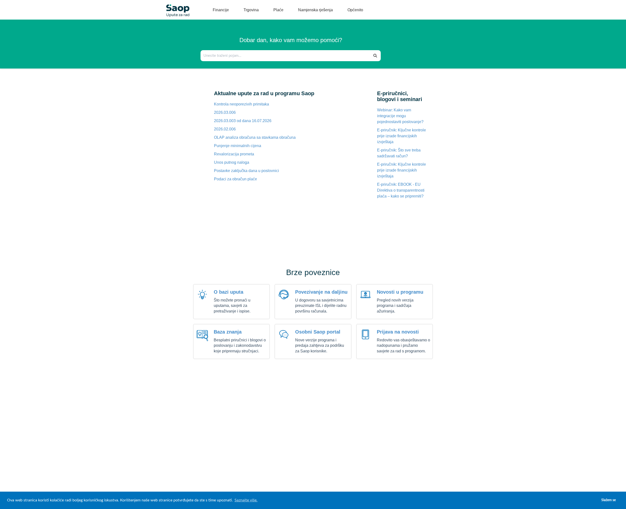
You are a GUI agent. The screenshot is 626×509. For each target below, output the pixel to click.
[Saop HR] (176, 6)
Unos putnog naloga (231, 162)
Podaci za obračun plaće (235, 179)
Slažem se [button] (608, 500)
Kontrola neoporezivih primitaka (241, 104)
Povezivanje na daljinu (321, 292)
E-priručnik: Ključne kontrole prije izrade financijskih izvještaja (401, 136)
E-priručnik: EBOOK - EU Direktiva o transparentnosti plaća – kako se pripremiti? (401, 190)
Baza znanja (228, 332)
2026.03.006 (225, 112)
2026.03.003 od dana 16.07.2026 (242, 121)
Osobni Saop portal (317, 332)
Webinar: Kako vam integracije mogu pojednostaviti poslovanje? (400, 116)
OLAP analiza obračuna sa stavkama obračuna (255, 137)
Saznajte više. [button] (246, 500)
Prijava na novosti (398, 332)
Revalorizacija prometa (234, 154)
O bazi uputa (228, 292)
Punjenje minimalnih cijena (237, 146)
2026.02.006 (225, 129)
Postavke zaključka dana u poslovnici (246, 171)
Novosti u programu (400, 292)
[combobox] (285, 55)
